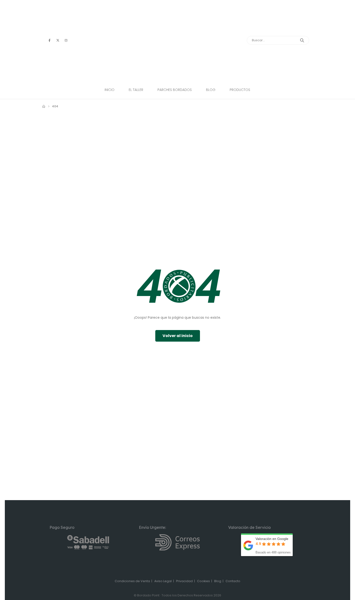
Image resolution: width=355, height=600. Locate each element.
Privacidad (184, 581)
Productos (240, 89)
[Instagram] (66, 40)
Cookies (203, 581)
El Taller (136, 89)
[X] (57, 40)
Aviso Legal (163, 581)
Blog (210, 89)
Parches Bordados (174, 89)
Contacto (233, 581)
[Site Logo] (177, 44)
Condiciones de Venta (132, 581)
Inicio (109, 89)
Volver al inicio (178, 335)
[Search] (302, 40)
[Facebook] (49, 40)
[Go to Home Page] (43, 106)
